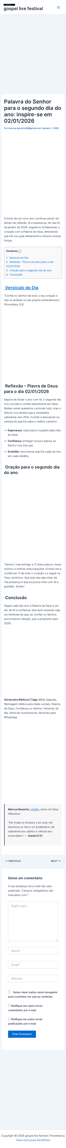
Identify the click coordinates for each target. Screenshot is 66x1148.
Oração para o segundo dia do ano (28, 270)
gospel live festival (23, 8)
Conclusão (14, 274)
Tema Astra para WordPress (33, 1140)
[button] (19, 251)
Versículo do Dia (17, 257)
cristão (35, 809)
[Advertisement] (33, 60)
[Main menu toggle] (58, 7)
